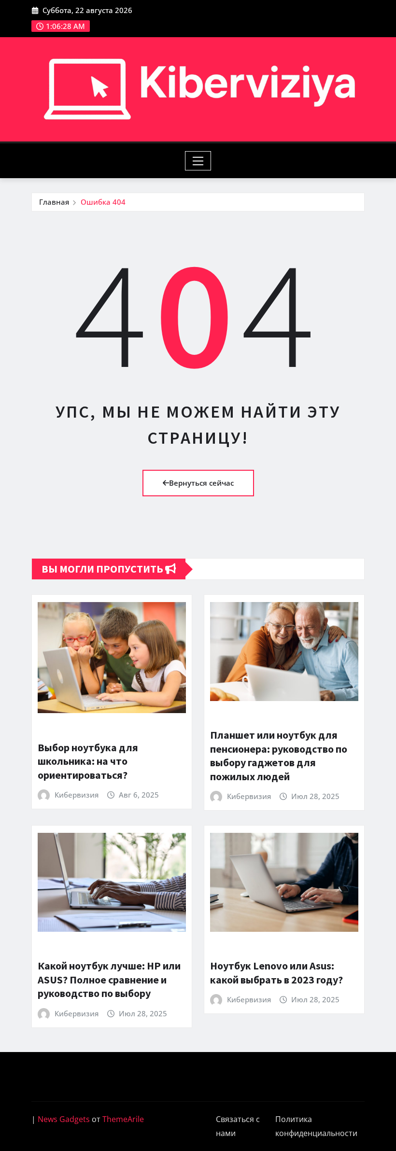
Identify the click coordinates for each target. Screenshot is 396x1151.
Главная (54, 202)
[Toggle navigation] (198, 160)
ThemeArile (123, 1119)
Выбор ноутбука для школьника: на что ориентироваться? (88, 761)
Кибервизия (77, 795)
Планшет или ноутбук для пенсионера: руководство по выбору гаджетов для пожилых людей (278, 755)
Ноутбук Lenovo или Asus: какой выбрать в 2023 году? (276, 972)
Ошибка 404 (103, 202)
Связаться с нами (238, 1126)
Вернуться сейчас (201, 483)
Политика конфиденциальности (316, 1126)
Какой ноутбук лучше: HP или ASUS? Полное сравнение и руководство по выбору (109, 979)
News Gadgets (64, 1119)
